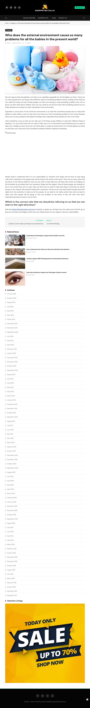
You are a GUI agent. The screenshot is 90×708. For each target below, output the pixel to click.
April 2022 (10, 391)
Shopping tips (43, 18)
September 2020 (12, 468)
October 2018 (11, 566)
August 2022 (11, 374)
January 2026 (11, 294)
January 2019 (11, 553)
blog (54, 18)
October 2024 (11, 298)
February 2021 (11, 447)
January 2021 (11, 451)
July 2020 (10, 476)
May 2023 (10, 341)
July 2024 (10, 307)
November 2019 (12, 510)
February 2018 (11, 583)
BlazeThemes (62, 701)
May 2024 (10, 311)
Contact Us (63, 18)
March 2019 (11, 544)
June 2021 (10, 430)
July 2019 (10, 527)
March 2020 (11, 493)
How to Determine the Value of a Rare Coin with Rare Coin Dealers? (47, 249)
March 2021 (11, 442)
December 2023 (12, 324)
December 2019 (12, 506)
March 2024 (11, 319)
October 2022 (11, 366)
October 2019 (11, 515)
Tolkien (9, 43)
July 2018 (10, 574)
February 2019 (11, 549)
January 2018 (11, 587)
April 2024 (10, 315)
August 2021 (11, 421)
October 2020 (11, 464)
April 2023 (10, 345)
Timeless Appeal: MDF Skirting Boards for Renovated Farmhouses (47, 259)
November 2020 (12, 459)
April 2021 (10, 438)
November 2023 (12, 328)
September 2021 (12, 417)
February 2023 (12, 349)
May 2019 (10, 536)
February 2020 (12, 498)
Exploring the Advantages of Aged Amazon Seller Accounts (45, 235)
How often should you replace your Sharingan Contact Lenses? (46, 272)
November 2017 (12, 595)
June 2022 (10, 383)
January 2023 (11, 353)
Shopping (8, 30)
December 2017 (12, 591)
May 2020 (10, 485)
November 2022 (12, 362)
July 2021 (10, 425)
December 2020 (12, 455)
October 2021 (11, 413)
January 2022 (11, 400)
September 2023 (12, 332)
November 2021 (12, 408)
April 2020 (10, 489)
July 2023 (10, 336)
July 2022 (10, 379)
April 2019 (10, 540)
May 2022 (10, 387)
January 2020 (11, 502)
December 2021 (12, 404)
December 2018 (12, 557)
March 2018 (11, 578)
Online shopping (29, 18)
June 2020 (10, 481)
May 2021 (10, 434)
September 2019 (12, 519)
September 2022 (12, 370)
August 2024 (11, 302)
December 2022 (12, 358)
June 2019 (10, 532)
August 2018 (11, 570)
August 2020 (11, 472)
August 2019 (11, 523)
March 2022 (11, 396)
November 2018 (12, 561)
